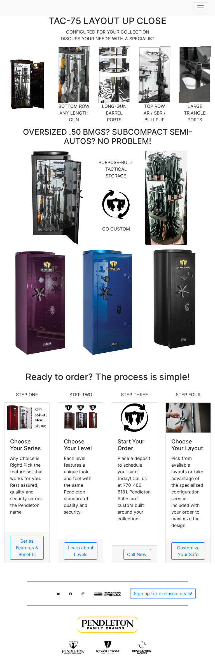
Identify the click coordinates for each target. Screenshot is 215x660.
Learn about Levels (81, 551)
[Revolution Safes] (108, 647)
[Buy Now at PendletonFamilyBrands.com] (107, 624)
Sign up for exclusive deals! (163, 593)
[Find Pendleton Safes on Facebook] (71, 593)
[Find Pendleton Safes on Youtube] (58, 593)
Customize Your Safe (188, 551)
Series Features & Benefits (27, 547)
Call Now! (137, 554)
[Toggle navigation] (200, 7)
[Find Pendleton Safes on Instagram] (83, 593)
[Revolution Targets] (142, 647)
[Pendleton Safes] (73, 647)
